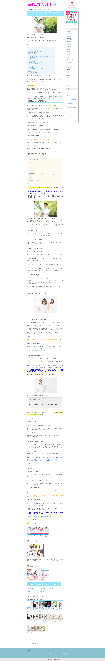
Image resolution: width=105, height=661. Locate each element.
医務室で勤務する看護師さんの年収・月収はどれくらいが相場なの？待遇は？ (29, 609)
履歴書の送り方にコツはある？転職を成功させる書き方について (72, 104)
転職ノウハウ (69, 85)
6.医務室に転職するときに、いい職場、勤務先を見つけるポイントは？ (41, 56)
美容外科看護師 (69, 41)
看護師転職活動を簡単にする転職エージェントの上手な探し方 (72, 96)
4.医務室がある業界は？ (32, 53)
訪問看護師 (68, 49)
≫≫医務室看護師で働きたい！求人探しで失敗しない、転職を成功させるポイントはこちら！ (45, 192)
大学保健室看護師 (69, 67)
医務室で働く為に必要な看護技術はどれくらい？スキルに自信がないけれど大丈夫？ (35, 609)
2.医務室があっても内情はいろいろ (34, 51)
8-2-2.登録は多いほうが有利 (35, 69)
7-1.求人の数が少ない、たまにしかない (36, 62)
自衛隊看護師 (69, 46)
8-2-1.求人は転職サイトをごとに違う (37, 68)
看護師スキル (69, 83)
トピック (68, 77)
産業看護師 (68, 54)
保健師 (68, 72)
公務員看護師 (69, 62)
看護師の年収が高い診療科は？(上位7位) (36, 591)
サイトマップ (68, 112)
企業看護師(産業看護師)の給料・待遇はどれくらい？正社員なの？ (41, 350)
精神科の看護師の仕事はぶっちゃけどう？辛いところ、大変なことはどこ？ (47, 622)
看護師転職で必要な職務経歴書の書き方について (72, 108)
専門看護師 (68, 75)
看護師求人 (68, 33)
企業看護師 (68, 52)
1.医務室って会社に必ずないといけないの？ (36, 50)
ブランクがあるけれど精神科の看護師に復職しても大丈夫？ (59, 622)
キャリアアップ (69, 80)
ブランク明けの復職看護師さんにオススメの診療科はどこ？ (40, 596)
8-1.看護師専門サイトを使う (34, 66)
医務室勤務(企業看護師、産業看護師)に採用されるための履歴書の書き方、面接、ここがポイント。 (42, 610)
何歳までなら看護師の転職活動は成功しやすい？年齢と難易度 (72, 100)
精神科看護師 (69, 44)
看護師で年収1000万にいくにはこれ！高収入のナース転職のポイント (41, 588)
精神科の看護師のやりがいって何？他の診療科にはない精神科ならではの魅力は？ (41, 622)
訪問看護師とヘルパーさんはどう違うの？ (59, 608)
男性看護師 (68, 51)
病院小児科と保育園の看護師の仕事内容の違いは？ (35, 633)
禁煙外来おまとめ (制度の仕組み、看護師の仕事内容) (71, 92)
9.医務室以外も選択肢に (32, 71)
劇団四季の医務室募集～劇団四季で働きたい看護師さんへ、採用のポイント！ (44, 174)
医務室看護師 (69, 38)
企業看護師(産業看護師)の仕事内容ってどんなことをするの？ (40, 132)
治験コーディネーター (70, 59)
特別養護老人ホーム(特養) (34, 180)
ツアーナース (69, 64)
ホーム (50, 653)
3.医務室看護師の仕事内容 (32, 52)
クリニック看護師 (69, 39)
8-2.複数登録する (32, 67)
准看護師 (68, 70)
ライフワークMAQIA (69, 116)
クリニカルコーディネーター (71, 56)
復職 (67, 82)
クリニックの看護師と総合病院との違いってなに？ (53, 621)
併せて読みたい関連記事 (32, 72)
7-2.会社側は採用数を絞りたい (34, 63)
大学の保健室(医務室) (33, 159)
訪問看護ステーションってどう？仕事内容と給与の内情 (53, 609)
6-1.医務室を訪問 (32, 57)
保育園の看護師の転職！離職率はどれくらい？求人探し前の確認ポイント (29, 634)
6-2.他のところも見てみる (33, 58)
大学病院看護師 (69, 36)
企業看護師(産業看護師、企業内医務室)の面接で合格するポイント (41, 516)
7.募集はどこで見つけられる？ (33, 61)
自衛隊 (30, 177)
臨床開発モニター (69, 57)
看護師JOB (68, 31)
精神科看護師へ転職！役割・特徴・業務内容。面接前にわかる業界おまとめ (41, 634)
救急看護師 (68, 69)
